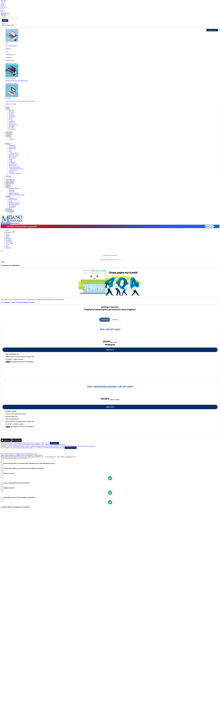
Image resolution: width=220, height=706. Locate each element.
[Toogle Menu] (5, 16)
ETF (10, 150)
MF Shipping (12, 206)
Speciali (8, 196)
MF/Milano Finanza (14, 188)
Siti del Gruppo (9, 211)
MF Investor (9, 209)
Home (7, 107)
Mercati (8, 143)
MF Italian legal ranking (59, 447)
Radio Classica (10, 183)
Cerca (5, 20)
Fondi (10, 151)
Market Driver (13, 165)
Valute (10, 159)
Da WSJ (11, 127)
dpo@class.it (72, 457)
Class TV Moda (37, 447)
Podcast (8, 185)
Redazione (54, 443)
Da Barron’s (12, 129)
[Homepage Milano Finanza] (12, 221)
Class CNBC (9, 241)
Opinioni (7, 235)
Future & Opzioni (13, 154)
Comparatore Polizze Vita (16, 168)
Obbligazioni (12, 148)
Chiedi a (208, 226)
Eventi (10, 212)
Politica (11, 120)
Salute (10, 118)
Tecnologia (12, 116)
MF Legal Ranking (14, 204)
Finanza (11, 113)
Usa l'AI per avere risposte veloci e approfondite (22, 226)
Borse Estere (12, 158)
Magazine (11, 191)
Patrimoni (8, 176)
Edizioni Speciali (13, 193)
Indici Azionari (13, 156)
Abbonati (110, 350)
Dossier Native (13, 199)
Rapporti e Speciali (14, 203)
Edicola (8, 187)
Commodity (12, 162)
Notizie (8, 109)
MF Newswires (13, 124)
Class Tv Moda (10, 181)
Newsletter (8, 248)
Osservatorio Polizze (14, 167)
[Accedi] (21, 223)
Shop (6, 246)
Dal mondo (12, 112)
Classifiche (12, 121)
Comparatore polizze (26, 447)
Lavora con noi (212, 30)
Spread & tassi (13, 164)
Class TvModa (9, 243)
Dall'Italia (11, 110)
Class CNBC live (10, 179)
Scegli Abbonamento (11, 63)
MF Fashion (9, 132)
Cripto (10, 161)
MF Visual (12, 207)
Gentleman (9, 134)
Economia (11, 115)
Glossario (11, 171)
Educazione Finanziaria (15, 173)
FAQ (10, 137)
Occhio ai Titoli (13, 170)
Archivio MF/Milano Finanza (17, 195)
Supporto (8, 136)
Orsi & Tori (12, 123)
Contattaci (11, 139)
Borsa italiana (12, 147)
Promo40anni (5, 223)
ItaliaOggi (11, 190)
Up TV (44, 447)
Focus (10, 201)
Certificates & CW (14, 153)
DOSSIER (12, 126)
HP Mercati (12, 145)
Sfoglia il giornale (15, 223)
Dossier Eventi (13, 198)
